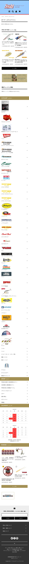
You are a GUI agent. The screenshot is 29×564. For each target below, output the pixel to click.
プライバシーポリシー (7, 550)
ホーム (3, 16)
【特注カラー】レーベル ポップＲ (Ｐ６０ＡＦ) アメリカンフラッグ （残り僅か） (21, 44)
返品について (9, 549)
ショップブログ (22, 550)
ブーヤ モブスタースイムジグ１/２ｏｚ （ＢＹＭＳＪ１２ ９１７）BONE (8, 61)
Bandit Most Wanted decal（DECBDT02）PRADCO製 (8, 480)
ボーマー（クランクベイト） (10, 16)
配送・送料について (19, 547)
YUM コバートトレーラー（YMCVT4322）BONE (21, 475)
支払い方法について (11, 547)
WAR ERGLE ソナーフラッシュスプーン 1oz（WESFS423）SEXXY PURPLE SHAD (21, 61)
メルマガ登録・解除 (15, 550)
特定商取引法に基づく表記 (17, 549)
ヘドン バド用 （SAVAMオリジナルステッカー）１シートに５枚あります (8, 459)
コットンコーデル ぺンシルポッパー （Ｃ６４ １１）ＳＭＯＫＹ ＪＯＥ (8, 43)
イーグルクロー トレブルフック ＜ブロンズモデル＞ (21, 457)
